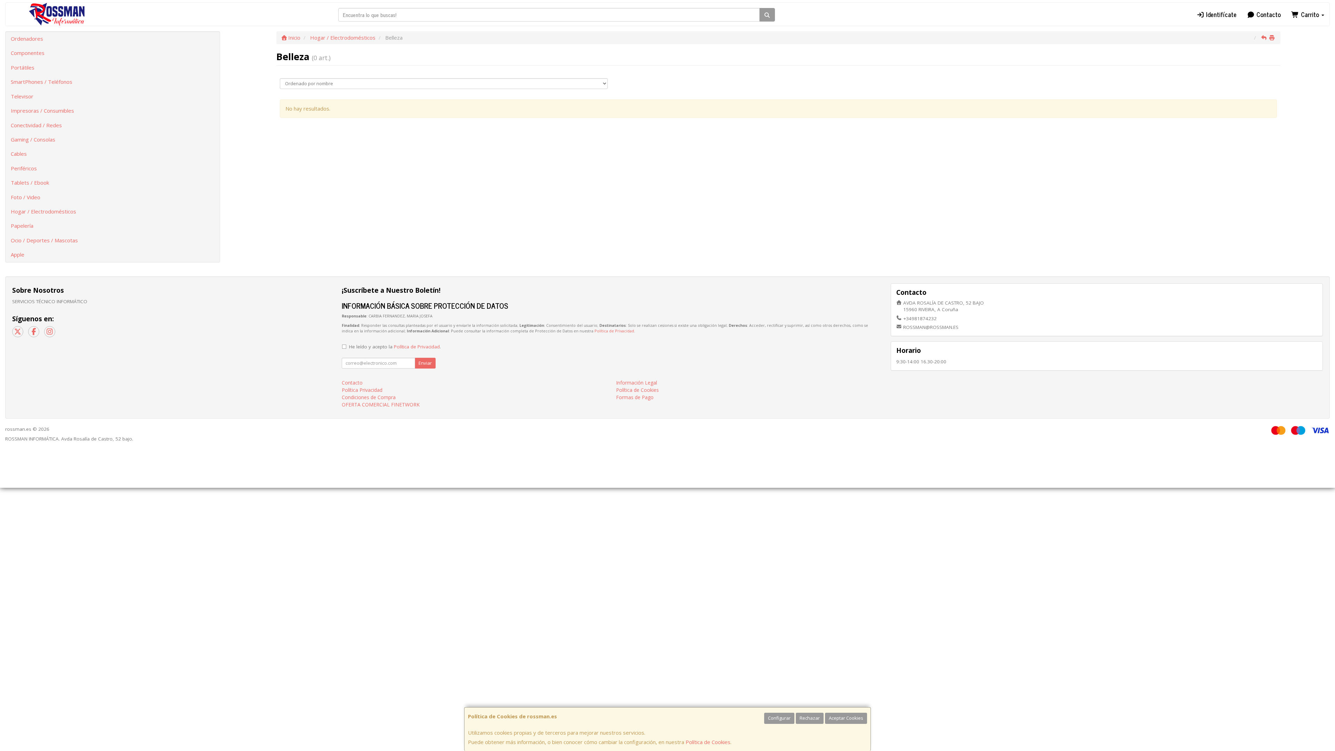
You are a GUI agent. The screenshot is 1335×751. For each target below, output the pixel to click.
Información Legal (636, 382)
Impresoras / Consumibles (42, 110)
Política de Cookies (708, 741)
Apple (17, 254)
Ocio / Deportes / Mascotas (44, 240)
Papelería (22, 225)
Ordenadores (27, 38)
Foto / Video (25, 197)
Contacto (1268, 14)
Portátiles (22, 67)
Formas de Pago (635, 397)
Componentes (27, 52)
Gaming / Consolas (33, 139)
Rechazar (810, 718)
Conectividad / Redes (36, 125)
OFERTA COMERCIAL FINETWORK (381, 404)
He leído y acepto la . (395, 347)
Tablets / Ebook (30, 182)
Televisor (22, 96)
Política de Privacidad (614, 330)
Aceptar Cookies (846, 718)
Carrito (1310, 14)
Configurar (779, 718)
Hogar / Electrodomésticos (43, 211)
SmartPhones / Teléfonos (41, 81)
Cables (19, 153)
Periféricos (24, 168)
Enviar (425, 363)
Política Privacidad (362, 390)
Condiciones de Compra (369, 397)
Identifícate (1220, 14)
